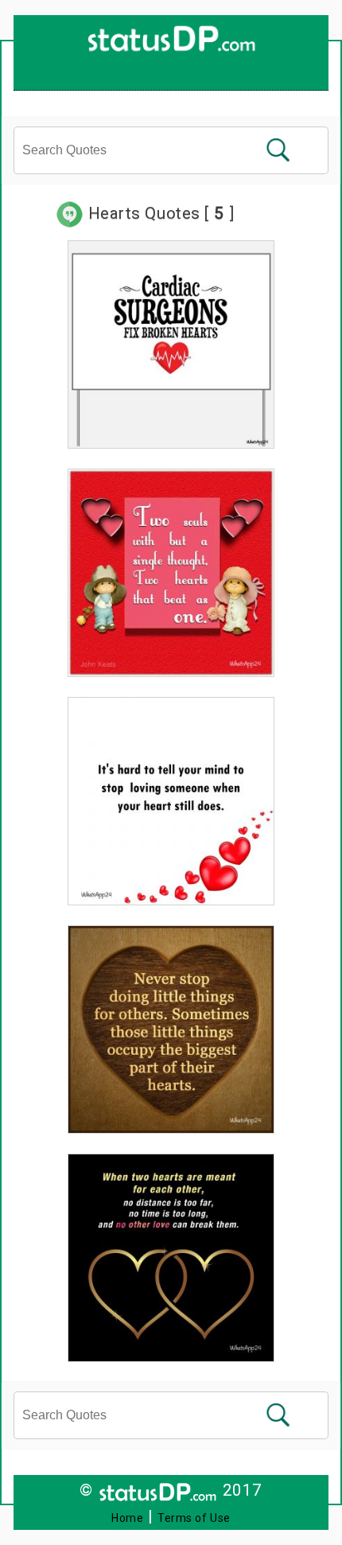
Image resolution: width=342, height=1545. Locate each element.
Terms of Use (194, 1518)
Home (127, 1518)
